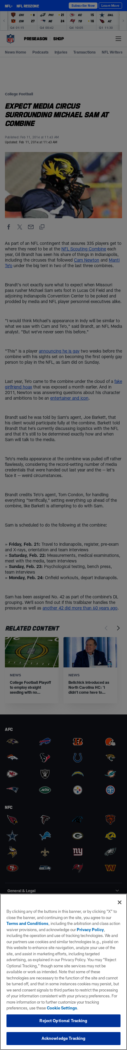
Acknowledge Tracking (64, 1038)
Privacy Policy (90, 929)
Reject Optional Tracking (63, 1020)
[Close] (119, 902)
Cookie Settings (62, 1007)
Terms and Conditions (27, 923)
